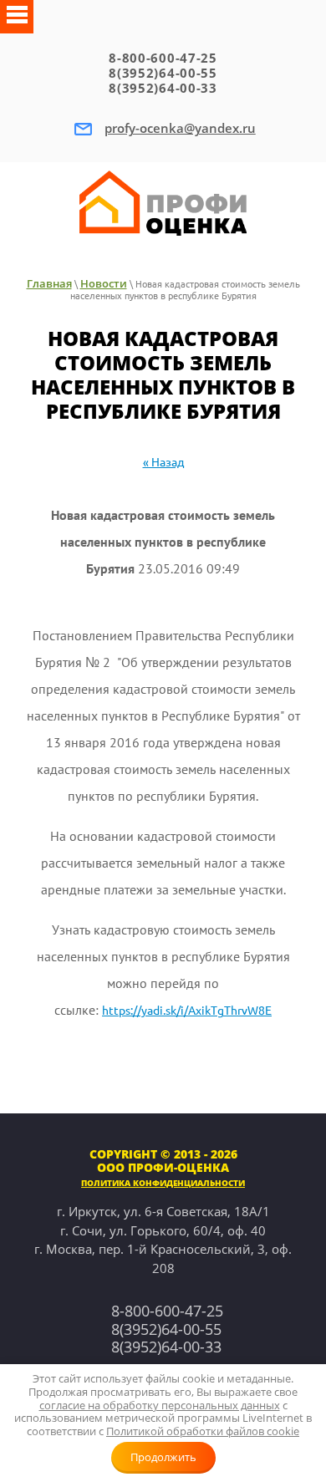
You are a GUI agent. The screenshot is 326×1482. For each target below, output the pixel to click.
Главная (49, 283)
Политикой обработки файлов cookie (202, 1431)
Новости (103, 283)
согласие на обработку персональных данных (159, 1405)
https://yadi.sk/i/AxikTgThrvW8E (187, 1010)
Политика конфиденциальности (163, 1183)
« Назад (163, 462)
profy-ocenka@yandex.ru (180, 128)
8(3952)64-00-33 (163, 87)
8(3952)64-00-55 (163, 72)
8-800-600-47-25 (163, 57)
